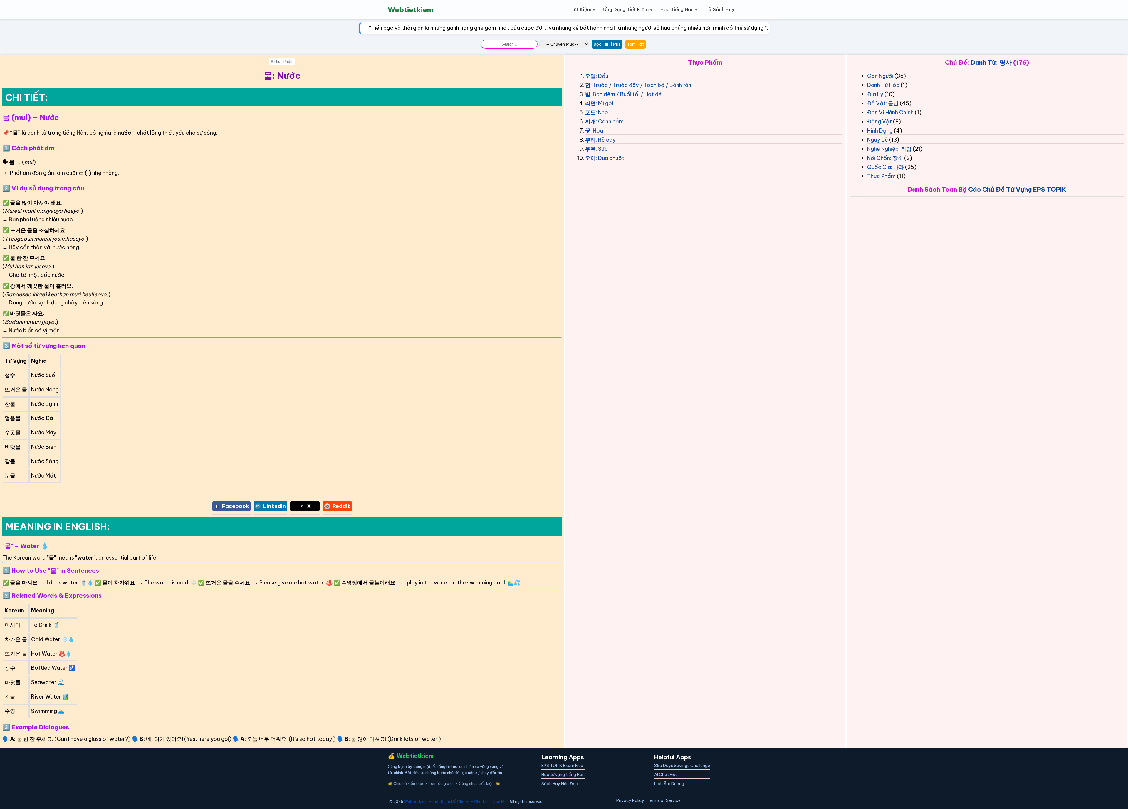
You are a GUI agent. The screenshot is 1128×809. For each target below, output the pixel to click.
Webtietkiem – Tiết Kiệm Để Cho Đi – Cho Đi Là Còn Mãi (456, 801)
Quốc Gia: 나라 (885, 167)
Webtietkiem (410, 9)
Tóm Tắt (635, 44)
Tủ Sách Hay (719, 9)
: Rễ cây (606, 139)
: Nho (602, 112)
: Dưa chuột (610, 158)
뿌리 (590, 139)
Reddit (341, 506)
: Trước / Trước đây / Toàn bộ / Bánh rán (640, 85)
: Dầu (602, 76)
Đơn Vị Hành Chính (890, 112)
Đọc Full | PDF (607, 44)
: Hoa (596, 130)
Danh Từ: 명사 (991, 62)
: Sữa (602, 148)
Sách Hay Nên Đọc (559, 783)
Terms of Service (664, 800)
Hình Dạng (880, 130)
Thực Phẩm (881, 176)
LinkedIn (274, 506)
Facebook (235, 506)
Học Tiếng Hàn (677, 9)
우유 (590, 148)
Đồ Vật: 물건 (883, 103)
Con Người (880, 76)
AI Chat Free (666, 774)
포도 (590, 112)
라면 (590, 103)
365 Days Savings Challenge (682, 765)
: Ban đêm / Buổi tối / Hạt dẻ (626, 94)
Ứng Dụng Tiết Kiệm (626, 9)
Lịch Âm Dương (669, 783)
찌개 (590, 121)
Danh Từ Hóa (883, 85)
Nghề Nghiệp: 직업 (889, 148)
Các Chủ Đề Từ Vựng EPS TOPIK (1017, 189)
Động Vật (879, 121)
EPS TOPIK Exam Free (562, 765)
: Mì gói (604, 103)
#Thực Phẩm (282, 61)
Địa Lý (875, 94)
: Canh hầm (610, 121)
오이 (590, 158)
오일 (590, 76)
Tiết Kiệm (580, 9)
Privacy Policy (630, 800)
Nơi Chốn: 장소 (885, 158)
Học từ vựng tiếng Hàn (563, 774)
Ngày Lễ (877, 139)
